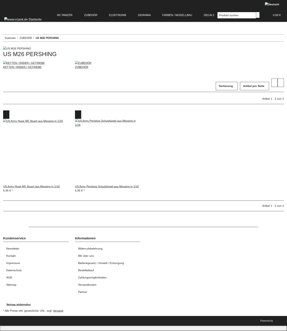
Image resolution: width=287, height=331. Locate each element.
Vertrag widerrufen (18, 304)
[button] (266, 15)
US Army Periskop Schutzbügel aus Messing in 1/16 (107, 186)
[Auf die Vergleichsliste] (6, 114)
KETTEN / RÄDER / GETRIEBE (22, 67)
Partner (82, 291)
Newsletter (12, 248)
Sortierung (226, 86)
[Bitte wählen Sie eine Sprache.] (273, 4)
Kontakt (11, 255)
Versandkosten (87, 284)
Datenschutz (14, 270)
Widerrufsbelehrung (90, 248)
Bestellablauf (86, 270)
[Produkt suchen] (258, 15)
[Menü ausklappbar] (8, 12)
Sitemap (11, 284)
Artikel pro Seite (253, 86)
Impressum (13, 263)
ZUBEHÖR (81, 67)
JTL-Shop (279, 320)
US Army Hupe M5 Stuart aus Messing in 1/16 (31, 186)
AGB (9, 277)
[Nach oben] (143, 328)
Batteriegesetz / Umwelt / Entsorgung (101, 263)
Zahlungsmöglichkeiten (92, 277)
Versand (58, 310)
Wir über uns (86, 255)
